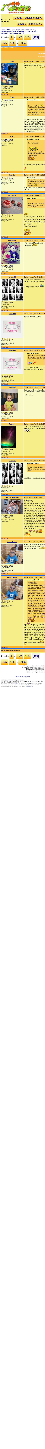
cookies (16, 683)
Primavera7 (12, 240)
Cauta (18, 17)
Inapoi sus (4, 94)
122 (19, 37)
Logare (22, 23)
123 (27, 37)
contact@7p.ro (29, 686)
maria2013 (12, 314)
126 (12, 43)
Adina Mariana (12, 542)
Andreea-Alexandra (12, 497)
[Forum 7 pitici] (16, 13)
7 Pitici (9, 680)
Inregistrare (35, 23)
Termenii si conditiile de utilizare (25, 685)
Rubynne (12, 424)
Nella (12, 61)
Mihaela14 (12, 387)
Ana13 (12, 97)
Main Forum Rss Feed (23, 676)
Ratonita (12, 175)
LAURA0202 (12, 195)
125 (5, 43)
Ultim (23, 43)
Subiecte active (33, 17)
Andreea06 (12, 277)
